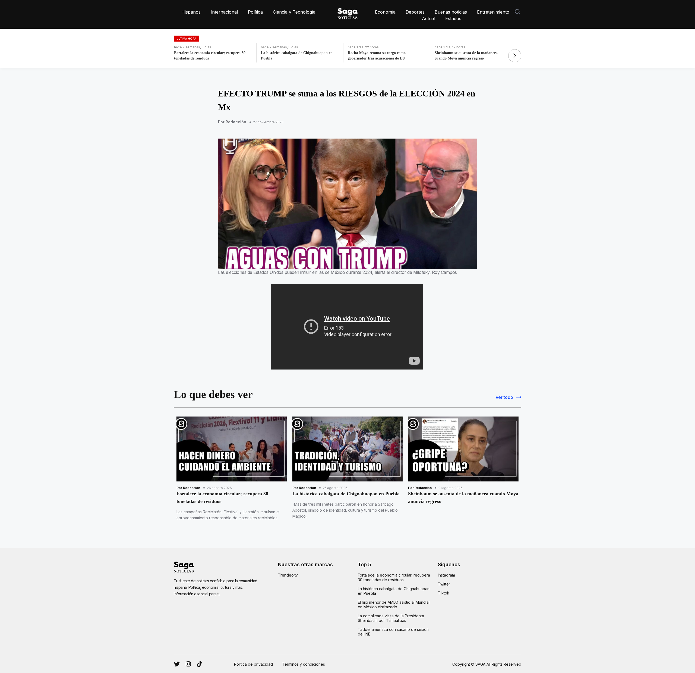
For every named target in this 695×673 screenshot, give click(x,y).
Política (255, 12)
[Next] (514, 55)
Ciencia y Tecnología (294, 12)
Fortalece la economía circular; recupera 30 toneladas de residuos (394, 577)
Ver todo (504, 397)
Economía (385, 12)
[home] (347, 12)
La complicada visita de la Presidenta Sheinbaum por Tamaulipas (391, 618)
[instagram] (177, 664)
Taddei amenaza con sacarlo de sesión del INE (393, 631)
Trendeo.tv (288, 575)
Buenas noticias (451, 12)
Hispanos (191, 12)
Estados (453, 18)
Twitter (444, 584)
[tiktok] (199, 664)
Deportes (415, 12)
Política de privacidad (253, 664)
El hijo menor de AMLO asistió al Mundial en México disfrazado (393, 604)
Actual (428, 18)
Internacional (224, 12)
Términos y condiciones (303, 664)
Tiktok (443, 593)
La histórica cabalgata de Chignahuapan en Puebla (393, 591)
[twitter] (188, 664)
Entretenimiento (493, 12)
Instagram (446, 575)
